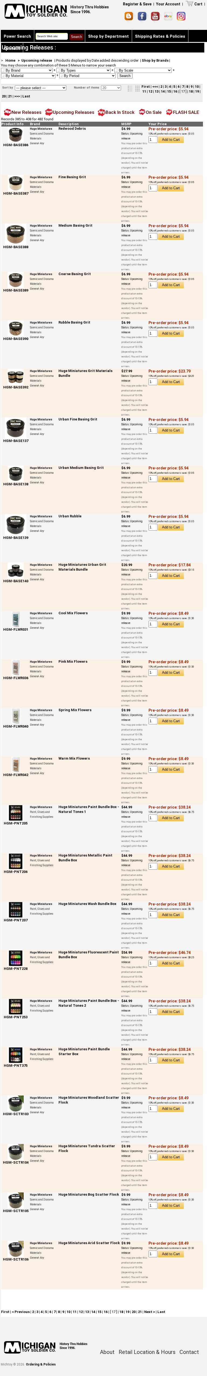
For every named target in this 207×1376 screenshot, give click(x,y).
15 (169, 91)
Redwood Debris (72, 129)
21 (10, 96)
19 (197, 91)
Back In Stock (120, 112)
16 (175, 91)
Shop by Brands (155, 60)
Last (26, 96)
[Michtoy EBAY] (169, 17)
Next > (149, 1312)
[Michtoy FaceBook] (143, 17)
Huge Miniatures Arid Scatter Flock (89, 1243)
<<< (155, 87)
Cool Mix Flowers (73, 613)
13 (156, 91)
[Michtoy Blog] (130, 17)
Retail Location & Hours (147, 1352)
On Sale (154, 112)
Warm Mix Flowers (74, 758)
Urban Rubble (69, 516)
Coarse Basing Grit (74, 274)
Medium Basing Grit (75, 225)
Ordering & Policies (41, 1364)
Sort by (8, 87)
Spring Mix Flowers (74, 710)
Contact (12, 48)
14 (163, 91)
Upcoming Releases (73, 112)
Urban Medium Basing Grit (81, 468)
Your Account (168, 4)
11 (144, 91)
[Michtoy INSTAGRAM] (182, 17)
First (146, 87)
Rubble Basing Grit (74, 322)
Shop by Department (108, 36)
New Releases (27, 112)
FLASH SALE (186, 112)
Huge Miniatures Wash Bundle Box (87, 904)
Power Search (17, 36)
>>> (17, 96)
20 (4, 96)
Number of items (87, 87)
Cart (198, 4)
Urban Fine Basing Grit (77, 419)
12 (150, 91)
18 (191, 91)
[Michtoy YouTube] (156, 17)
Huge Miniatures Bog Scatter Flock (88, 1194)
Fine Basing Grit (72, 177)
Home (10, 60)
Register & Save (137, 4)
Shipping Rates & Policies (160, 36)
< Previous (21, 1312)
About (107, 1352)
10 (197, 87)
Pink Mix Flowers (72, 661)
